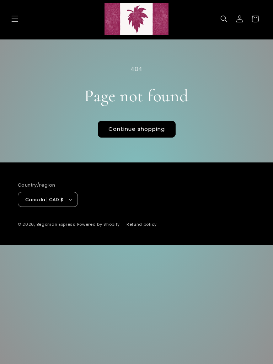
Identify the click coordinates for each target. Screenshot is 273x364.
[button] (15, 19)
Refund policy (142, 224)
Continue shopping (136, 129)
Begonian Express (56, 224)
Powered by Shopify (98, 224)
